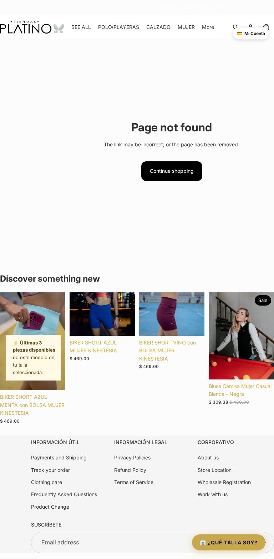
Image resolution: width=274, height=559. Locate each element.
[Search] (235, 27)
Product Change (50, 507)
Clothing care (46, 482)
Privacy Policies (132, 457)
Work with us (213, 494)
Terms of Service (133, 482)
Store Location (215, 470)
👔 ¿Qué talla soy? (229, 542)
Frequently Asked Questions (64, 494)
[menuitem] (208, 27)
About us (208, 457)
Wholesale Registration (224, 482)
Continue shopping (172, 171)
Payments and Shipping (59, 457)
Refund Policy (130, 470)
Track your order (50, 470)
